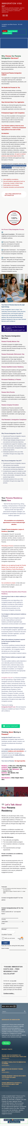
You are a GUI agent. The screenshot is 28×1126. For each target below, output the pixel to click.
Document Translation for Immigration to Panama (14, 1062)
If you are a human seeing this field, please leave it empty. (12, 947)
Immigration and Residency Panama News (12, 1069)
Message (4, 929)
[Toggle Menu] (3, 15)
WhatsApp (6, 1043)
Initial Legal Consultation (8, 234)
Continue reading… (9, 993)
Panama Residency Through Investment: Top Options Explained (14, 1076)
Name (3, 913)
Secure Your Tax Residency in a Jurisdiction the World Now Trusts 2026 (14, 1055)
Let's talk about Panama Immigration (14, 718)
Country (3, 919)
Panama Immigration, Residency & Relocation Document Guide (12, 1083)
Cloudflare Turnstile (6, 934)
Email (3, 923)
